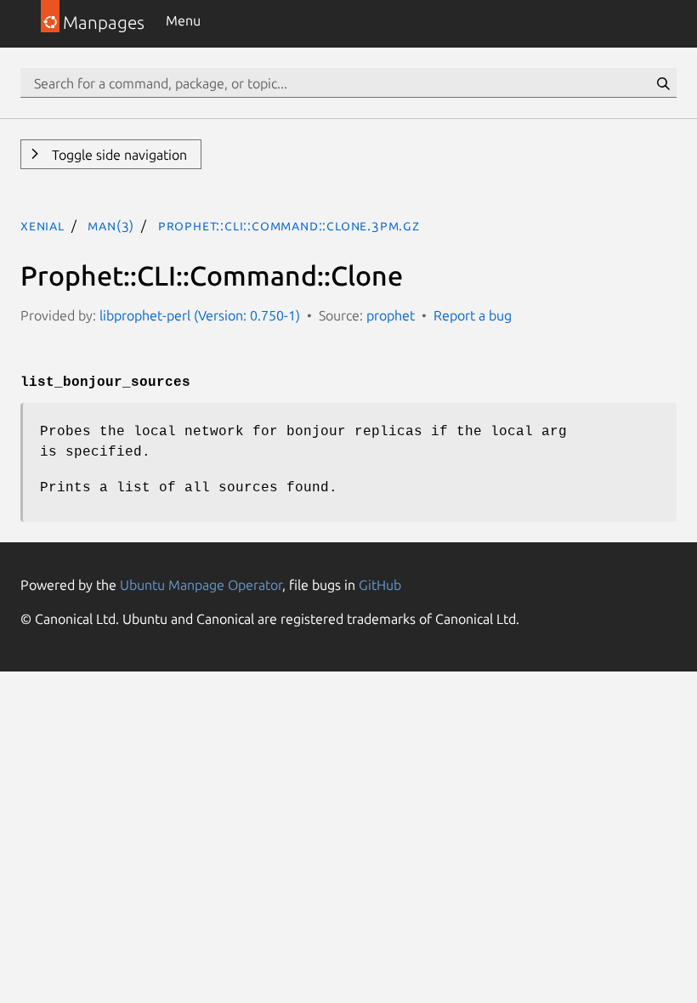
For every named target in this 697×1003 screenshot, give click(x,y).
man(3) (111, 225)
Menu (183, 20)
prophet (390, 315)
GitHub (380, 584)
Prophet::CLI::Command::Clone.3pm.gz (289, 225)
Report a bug (473, 315)
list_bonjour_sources (105, 382)
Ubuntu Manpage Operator (201, 584)
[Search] (663, 83)
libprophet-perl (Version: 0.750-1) (199, 315)
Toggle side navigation (117, 154)
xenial (42, 225)
